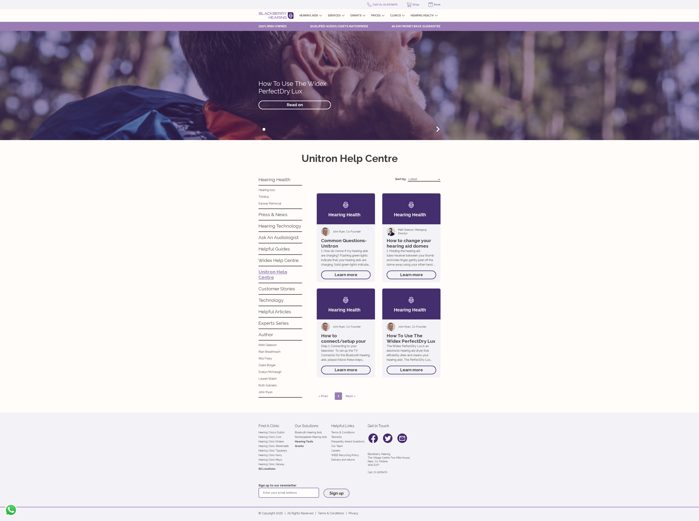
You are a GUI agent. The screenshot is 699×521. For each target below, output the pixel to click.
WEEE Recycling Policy (345, 455)
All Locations (266, 468)
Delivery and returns (343, 459)
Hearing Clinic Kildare (271, 441)
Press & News (272, 214)
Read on (295, 104)
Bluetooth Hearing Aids (308, 432)
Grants (299, 446)
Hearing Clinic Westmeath (273, 446)
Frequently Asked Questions (347, 441)
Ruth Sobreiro (267, 385)
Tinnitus (263, 196)
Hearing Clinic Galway (271, 464)
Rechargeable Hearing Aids (311, 437)
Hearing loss (266, 190)
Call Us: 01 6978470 (385, 4)
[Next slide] (438, 129)
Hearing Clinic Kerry (270, 455)
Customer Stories (276, 288)
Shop (415, 4)
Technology (271, 300)
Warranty (336, 437)
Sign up (336, 493)
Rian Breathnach (269, 351)
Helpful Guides (274, 249)
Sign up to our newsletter (277, 485)
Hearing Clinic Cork (269, 437)
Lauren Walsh (267, 378)
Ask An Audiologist (278, 237)
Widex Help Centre (278, 260)
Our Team (337, 446)
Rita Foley (265, 358)
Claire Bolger (267, 365)
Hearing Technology (279, 226)
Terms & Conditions (343, 432)
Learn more (346, 274)
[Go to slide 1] (263, 129)
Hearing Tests (304, 441)
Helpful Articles (274, 311)
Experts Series (273, 323)
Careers (335, 450)
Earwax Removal (269, 203)
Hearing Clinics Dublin (271, 432)
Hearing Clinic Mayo (270, 459)
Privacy (353, 513)
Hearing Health (274, 179)
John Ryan (265, 392)
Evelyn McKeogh (269, 372)
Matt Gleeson (267, 345)
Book (437, 4)
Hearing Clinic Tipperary (272, 450)
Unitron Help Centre (272, 274)
